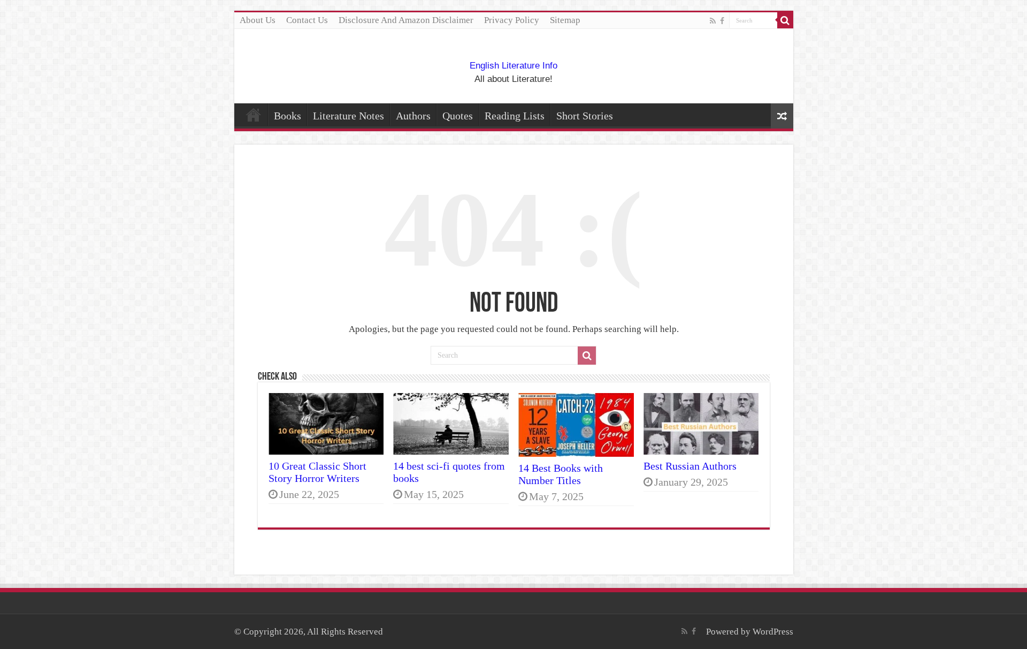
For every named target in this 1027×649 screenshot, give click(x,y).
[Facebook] (722, 20)
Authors (413, 116)
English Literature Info (513, 66)
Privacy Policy (511, 20)
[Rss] (713, 20)
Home (253, 114)
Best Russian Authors (690, 466)
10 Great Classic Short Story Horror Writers (317, 472)
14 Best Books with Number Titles (560, 474)
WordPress (773, 632)
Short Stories (584, 116)
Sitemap (565, 20)
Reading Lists (515, 116)
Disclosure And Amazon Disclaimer (406, 20)
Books (287, 116)
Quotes (457, 116)
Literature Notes (348, 116)
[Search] (785, 20)
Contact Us (307, 20)
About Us (257, 20)
